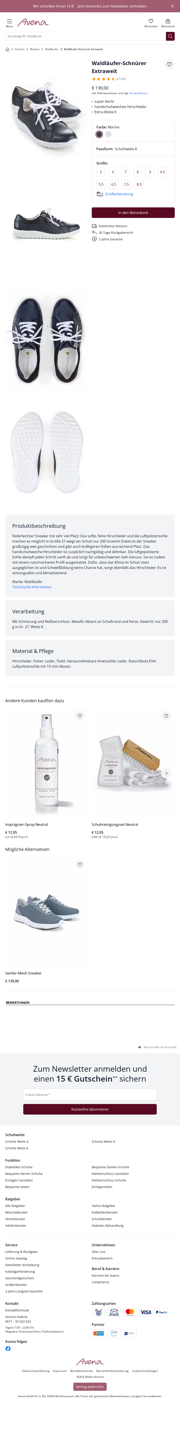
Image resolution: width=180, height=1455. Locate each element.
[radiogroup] (133, 131)
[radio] (99, 134)
